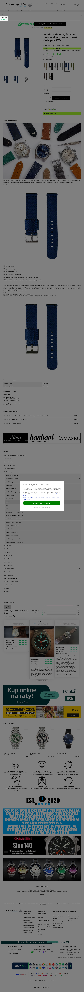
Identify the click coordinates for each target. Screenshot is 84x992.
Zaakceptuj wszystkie (41, 503)
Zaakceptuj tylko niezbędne (42, 507)
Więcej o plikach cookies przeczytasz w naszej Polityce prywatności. (42, 498)
